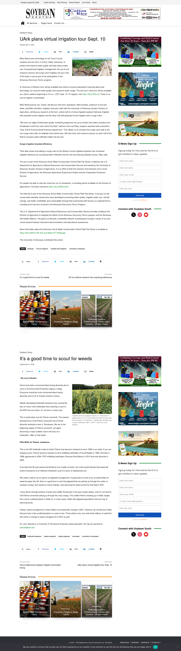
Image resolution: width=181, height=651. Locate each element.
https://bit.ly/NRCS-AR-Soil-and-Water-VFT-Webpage (42, 232)
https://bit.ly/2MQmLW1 (58, 186)
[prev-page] (21, 331)
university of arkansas (77, 249)
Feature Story (26, 33)
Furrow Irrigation (42, 249)
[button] (155, 23)
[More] (100, 261)
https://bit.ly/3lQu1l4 (90, 94)
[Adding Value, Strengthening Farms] (35, 309)
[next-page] (25, 331)
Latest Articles (96, 316)
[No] (177, 647)
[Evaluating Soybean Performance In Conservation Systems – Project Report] (97, 309)
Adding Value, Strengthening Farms (35, 322)
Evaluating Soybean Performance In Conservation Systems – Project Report (97, 321)
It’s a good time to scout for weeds (34, 277)
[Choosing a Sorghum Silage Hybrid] (66, 309)
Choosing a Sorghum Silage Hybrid (66, 322)
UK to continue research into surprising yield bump (90, 277)
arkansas (30, 249)
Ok (155, 647)
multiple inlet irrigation (59, 249)
